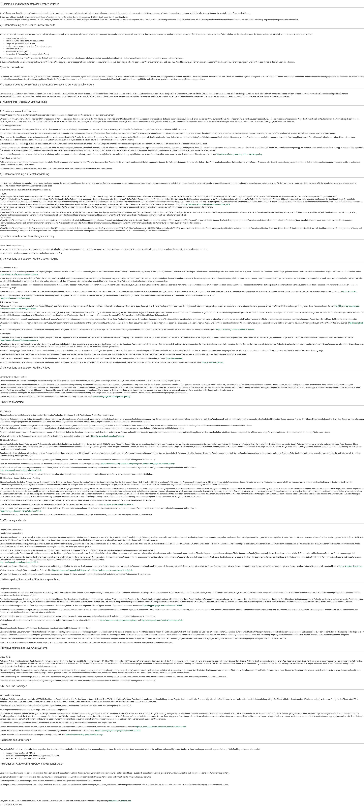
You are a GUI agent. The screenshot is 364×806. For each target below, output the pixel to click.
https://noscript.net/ (175, 358)
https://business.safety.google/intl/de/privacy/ (120, 464)
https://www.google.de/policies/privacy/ (159, 464)
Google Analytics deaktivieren (350, 566)
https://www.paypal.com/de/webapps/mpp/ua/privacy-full (206, 204)
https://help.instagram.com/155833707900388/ (235, 329)
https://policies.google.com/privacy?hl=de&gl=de (113, 570)
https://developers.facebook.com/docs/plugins (19, 274)
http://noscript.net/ (348, 291)
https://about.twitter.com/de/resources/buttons (19, 340)
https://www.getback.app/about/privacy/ (107, 436)
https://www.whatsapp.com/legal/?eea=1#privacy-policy (239, 154)
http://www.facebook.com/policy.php (15, 298)
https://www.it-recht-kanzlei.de (119, 801)
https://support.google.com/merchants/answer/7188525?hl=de (160, 727)
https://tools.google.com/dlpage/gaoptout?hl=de (19, 562)
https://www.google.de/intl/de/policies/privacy (111, 396)
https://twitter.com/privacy (212, 362)
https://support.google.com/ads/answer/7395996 (162, 606)
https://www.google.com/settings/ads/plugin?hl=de (21, 470)
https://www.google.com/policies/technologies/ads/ (162, 620)
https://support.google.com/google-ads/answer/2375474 (117, 731)
